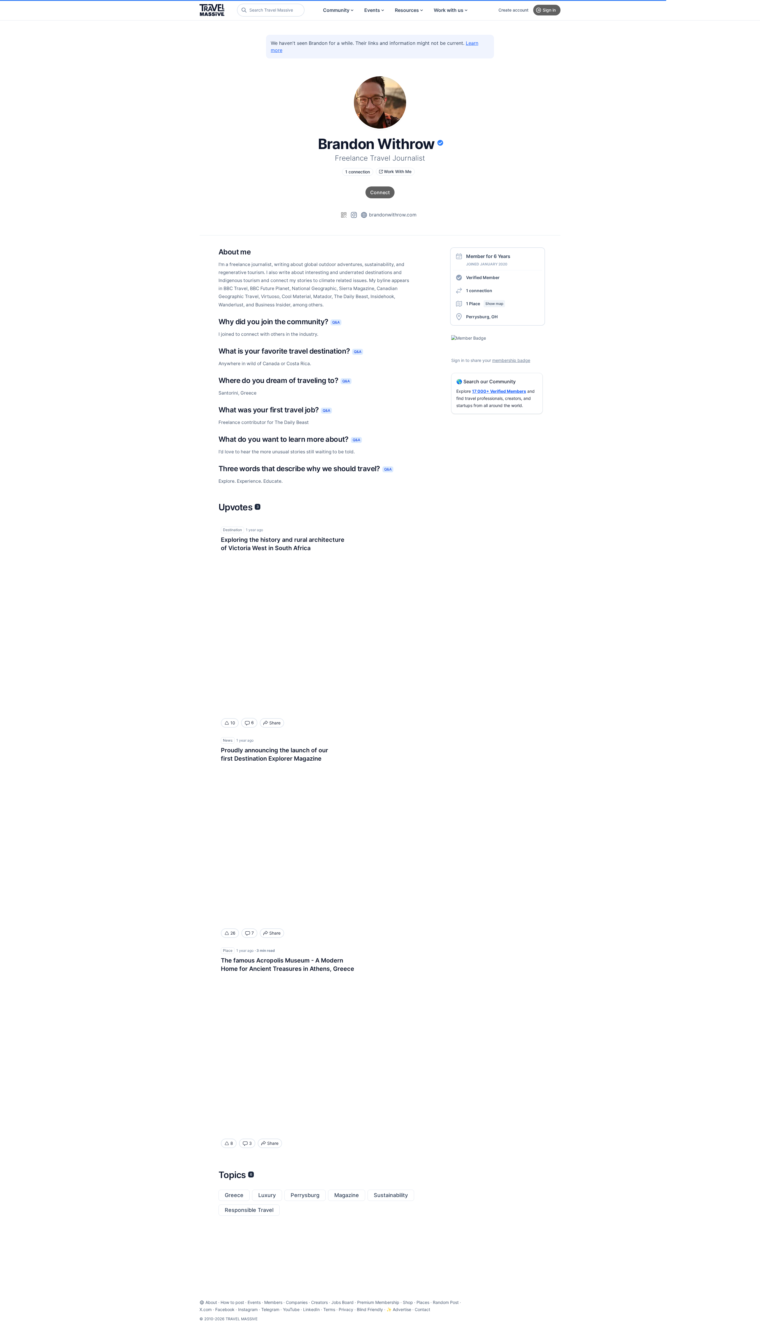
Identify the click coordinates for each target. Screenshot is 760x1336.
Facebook (225, 1309)
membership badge (511, 360)
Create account (513, 9)
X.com (206, 1309)
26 (232, 932)
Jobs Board (342, 1302)
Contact (422, 1309)
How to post (232, 1302)
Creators (319, 1302)
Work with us (448, 10)
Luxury (267, 1195)
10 (232, 722)
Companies (297, 1302)
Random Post (446, 1302)
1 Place (484, 303)
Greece (234, 1195)
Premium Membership (378, 1302)
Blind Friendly (370, 1309)
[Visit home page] (212, 10)
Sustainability (391, 1195)
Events (372, 10)
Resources (407, 10)
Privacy (346, 1309)
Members (273, 1302)
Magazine (346, 1195)
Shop (408, 1302)
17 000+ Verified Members (499, 391)
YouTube (291, 1309)
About (211, 1302)
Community (336, 10)
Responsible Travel (249, 1210)
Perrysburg (305, 1195)
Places (423, 1302)
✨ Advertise (399, 1309)
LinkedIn (311, 1309)
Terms (329, 1309)
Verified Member (483, 277)
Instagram (248, 1309)
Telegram (270, 1309)
